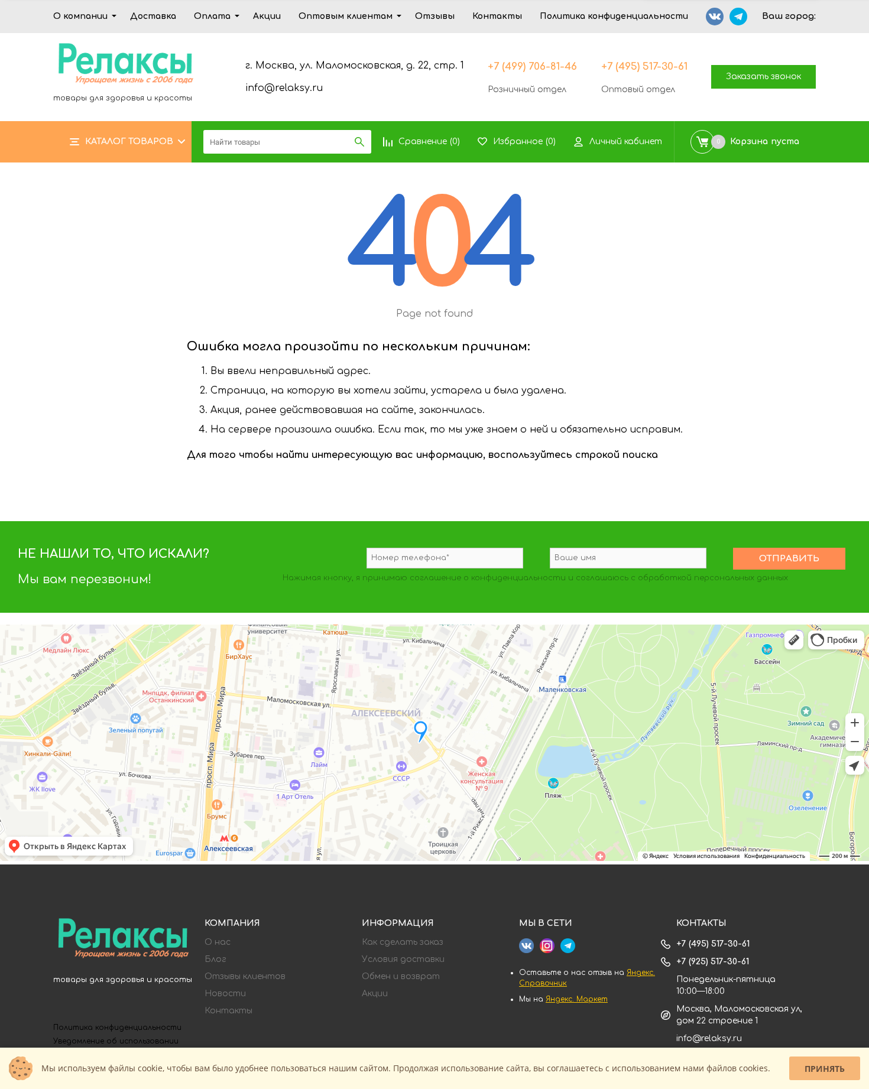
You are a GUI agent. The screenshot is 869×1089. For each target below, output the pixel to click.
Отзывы (435, 16)
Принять (825, 1068)
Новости (225, 994)
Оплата (212, 16)
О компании (80, 16)
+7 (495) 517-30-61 (644, 66)
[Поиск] (359, 142)
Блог (215, 959)
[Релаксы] (123, 940)
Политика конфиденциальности (614, 16)
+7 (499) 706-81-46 (532, 66)
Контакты (497, 16)
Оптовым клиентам (346, 16)
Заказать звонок (763, 76)
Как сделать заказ (402, 942)
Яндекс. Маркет (577, 999)
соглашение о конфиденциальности (488, 578)
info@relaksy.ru (284, 88)
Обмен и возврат (401, 977)
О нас (218, 942)
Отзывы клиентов (245, 977)
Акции (267, 16)
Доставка (153, 16)
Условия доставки (403, 959)
